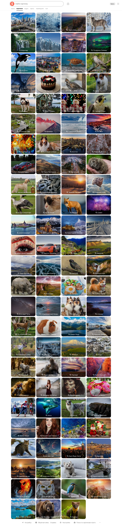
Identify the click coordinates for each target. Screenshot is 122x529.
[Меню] (118, 4)
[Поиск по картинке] (68, 4)
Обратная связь (43, 522)
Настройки (66, 522)
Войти (112, 4)
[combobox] (38, 3)
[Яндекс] (12, 4)
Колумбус (28, 522)
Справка (53, 522)
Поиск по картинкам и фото (86, 522)
